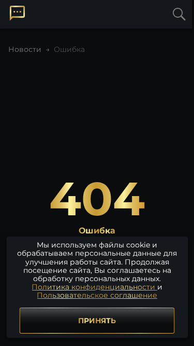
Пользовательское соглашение (97, 295)
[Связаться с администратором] (17, 13)
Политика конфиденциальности (94, 287)
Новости (24, 49)
